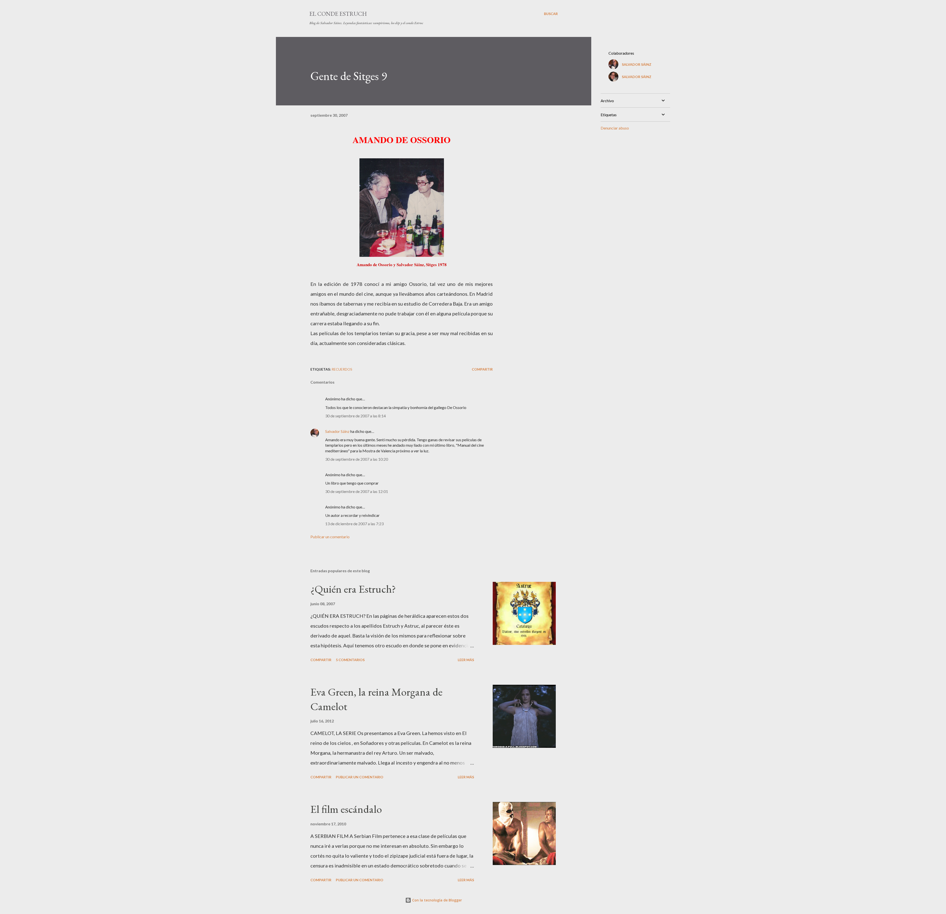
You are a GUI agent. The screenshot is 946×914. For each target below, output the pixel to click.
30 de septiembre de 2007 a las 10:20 (356, 459)
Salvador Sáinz (337, 431)
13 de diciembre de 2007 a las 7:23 (354, 523)
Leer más (466, 660)
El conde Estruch (338, 13)
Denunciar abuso (615, 128)
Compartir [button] (482, 369)
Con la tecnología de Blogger (436, 900)
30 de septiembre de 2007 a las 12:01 (356, 491)
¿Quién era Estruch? (353, 589)
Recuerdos (342, 369)
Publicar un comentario (330, 536)
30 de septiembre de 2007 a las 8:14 (355, 415)
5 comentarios (350, 660)
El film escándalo (346, 809)
